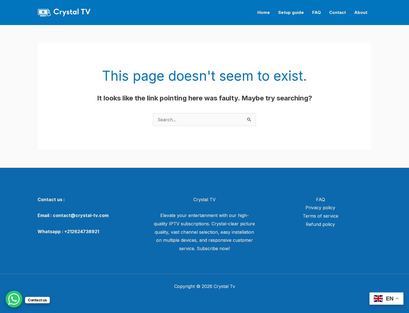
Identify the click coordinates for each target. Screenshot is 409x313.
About (360, 12)
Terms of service (320, 216)
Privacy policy (320, 207)
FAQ (316, 12)
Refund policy (320, 224)
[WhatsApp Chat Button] (14, 299)
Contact (337, 12)
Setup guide (291, 12)
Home (263, 12)
